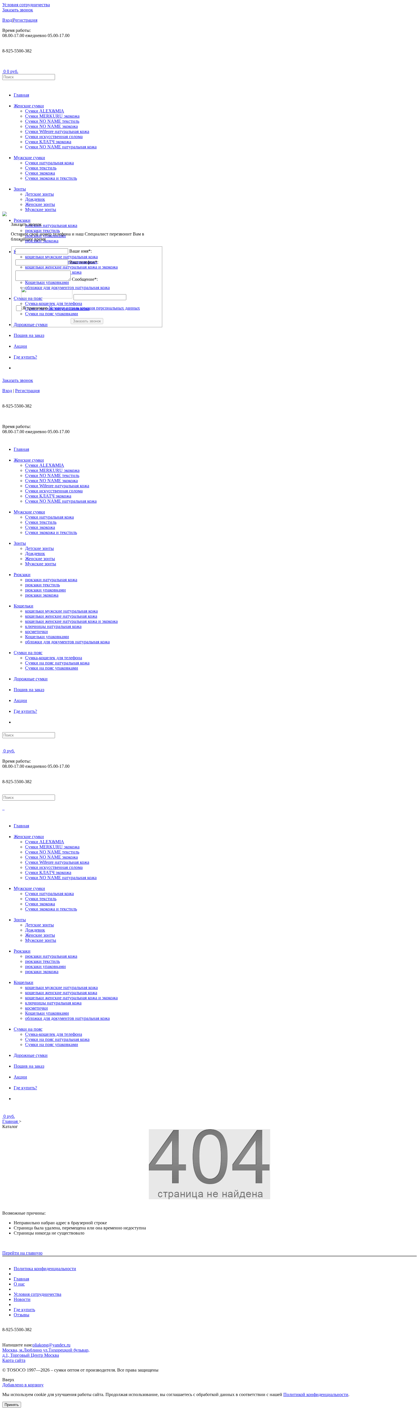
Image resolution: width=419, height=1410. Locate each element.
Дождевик (35, 199)
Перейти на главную (22, 1253)
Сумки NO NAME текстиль (52, 121)
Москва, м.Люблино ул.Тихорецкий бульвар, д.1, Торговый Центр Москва (46, 1353)
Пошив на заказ (29, 335)
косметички (36, 631)
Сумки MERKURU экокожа (52, 116)
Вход (7, 20)
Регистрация (25, 20)
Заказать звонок (17, 9)
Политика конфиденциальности (45, 1268)
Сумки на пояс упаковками (51, 668)
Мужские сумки (29, 157)
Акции (20, 346)
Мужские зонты (40, 209)
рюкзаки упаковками (45, 590)
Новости (22, 1299)
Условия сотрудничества (26, 4)
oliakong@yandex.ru (51, 1345)
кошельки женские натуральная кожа (61, 616)
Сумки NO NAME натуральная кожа (61, 146)
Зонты (20, 189)
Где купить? (25, 357)
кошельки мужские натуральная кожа (61, 611)
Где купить (24, 1309)
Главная (21, 95)
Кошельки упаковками (47, 636)
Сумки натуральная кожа (49, 162)
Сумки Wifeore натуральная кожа (57, 131)
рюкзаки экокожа (41, 595)
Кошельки (23, 605)
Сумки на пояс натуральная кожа (57, 662)
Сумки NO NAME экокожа (51, 126)
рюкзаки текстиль (42, 584)
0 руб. (12, 71)
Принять (12, 1405)
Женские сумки (29, 105)
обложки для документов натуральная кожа (67, 641)
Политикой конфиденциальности (315, 1394)
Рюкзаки (22, 574)
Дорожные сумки (31, 678)
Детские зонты (39, 194)
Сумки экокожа (40, 173)
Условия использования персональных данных (94, 308)
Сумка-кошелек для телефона (53, 657)
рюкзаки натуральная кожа (51, 579)
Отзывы (21, 1314)
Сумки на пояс (28, 652)
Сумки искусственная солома (54, 136)
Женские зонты (40, 204)
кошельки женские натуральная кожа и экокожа (71, 621)
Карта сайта (13, 1360)
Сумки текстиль (40, 167)
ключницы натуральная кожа (53, 626)
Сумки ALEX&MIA (44, 111)
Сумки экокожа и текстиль (51, 178)
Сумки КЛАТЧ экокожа (48, 141)
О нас (19, 1284)
